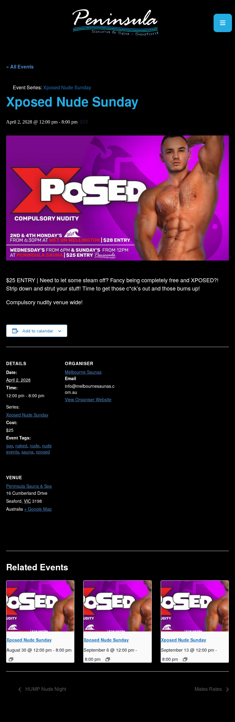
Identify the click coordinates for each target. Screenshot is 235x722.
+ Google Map (38, 509)
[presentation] (40, 606)
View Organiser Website (88, 399)
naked (21, 445)
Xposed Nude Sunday (27, 415)
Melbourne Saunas (83, 372)
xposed (43, 452)
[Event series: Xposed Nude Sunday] (11, 659)
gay (9, 445)
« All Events (20, 66)
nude (34, 445)
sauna (27, 452)
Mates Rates (209, 688)
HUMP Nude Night (45, 688)
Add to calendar (37, 331)
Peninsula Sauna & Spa (29, 486)
